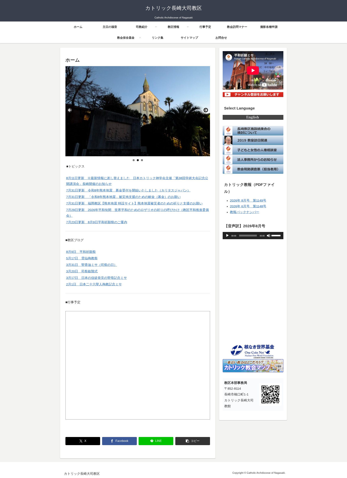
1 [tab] (134, 160)
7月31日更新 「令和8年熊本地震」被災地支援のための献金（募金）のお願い (123, 197)
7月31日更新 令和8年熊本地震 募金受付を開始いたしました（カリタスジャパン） (128, 190)
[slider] (276, 235)
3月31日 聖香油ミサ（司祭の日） (91, 265)
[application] (253, 235)
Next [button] (205, 110)
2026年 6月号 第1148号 (248, 206)
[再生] (227, 235)
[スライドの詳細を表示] (137, 111)
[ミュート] (268, 235)
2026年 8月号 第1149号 (248, 200)
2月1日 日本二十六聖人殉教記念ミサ (94, 284)
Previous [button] (70, 110)
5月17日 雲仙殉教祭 (82, 258)
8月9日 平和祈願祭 (81, 252)
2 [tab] (138, 160)
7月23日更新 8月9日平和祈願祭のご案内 (96, 222)
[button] (192, 441)
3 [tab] (142, 160)
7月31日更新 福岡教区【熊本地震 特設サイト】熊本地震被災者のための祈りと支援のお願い (134, 203)
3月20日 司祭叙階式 (82, 271)
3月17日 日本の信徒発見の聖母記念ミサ (96, 278)
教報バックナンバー (244, 212)
